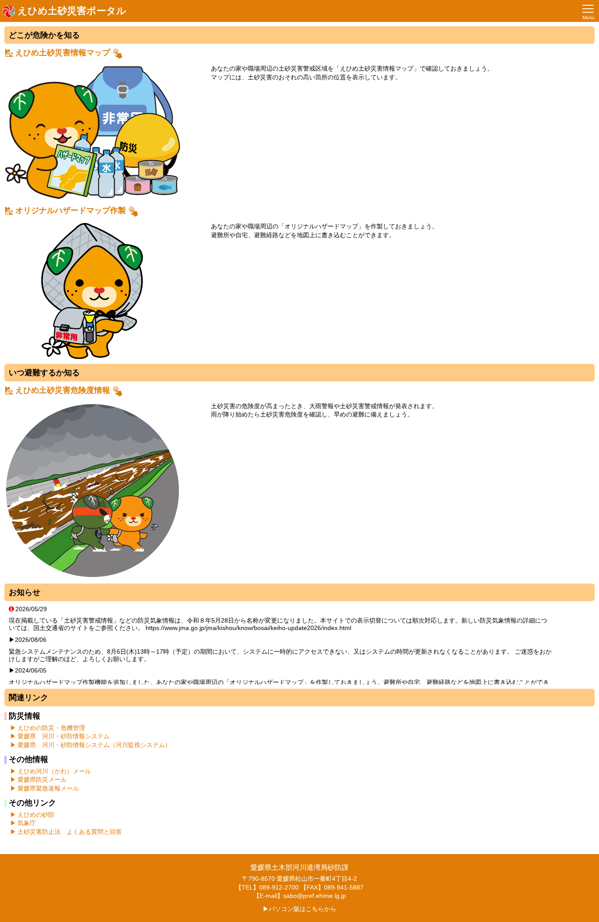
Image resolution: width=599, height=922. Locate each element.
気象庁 (27, 822)
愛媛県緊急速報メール (48, 788)
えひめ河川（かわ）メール (54, 771)
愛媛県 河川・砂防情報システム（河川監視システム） (94, 744)
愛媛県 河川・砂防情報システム (64, 736)
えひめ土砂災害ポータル (72, 10)
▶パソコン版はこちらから (299, 908)
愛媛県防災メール (42, 779)
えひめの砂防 (36, 814)
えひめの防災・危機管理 (51, 727)
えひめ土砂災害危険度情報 (62, 390)
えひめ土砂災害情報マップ (62, 52)
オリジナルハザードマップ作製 (70, 210)
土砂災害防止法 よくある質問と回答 (70, 831)
